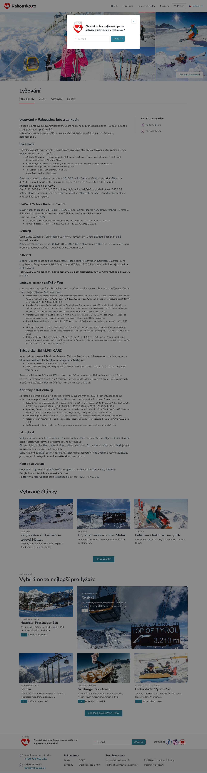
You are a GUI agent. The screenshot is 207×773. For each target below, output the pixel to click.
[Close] (133, 21)
